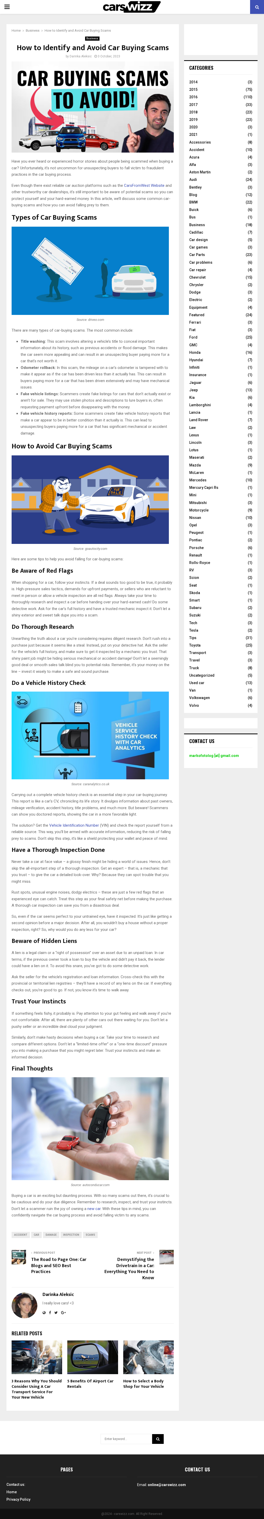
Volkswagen (199, 698)
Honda (195, 352)
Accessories (200, 142)
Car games (198, 247)
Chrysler (196, 285)
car (36, 1234)
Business (92, 38)
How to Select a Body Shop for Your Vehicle (143, 1384)
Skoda (194, 593)
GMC (193, 345)
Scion (194, 578)
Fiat (192, 330)
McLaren (196, 473)
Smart (194, 600)
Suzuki (195, 615)
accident (20, 1234)
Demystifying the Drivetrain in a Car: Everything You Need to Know (129, 1269)
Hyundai (196, 360)
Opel (193, 525)
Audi (193, 180)
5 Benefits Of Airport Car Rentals (90, 1384)
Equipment (198, 307)
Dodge (195, 292)
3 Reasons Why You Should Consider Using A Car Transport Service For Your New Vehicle (37, 1389)
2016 (193, 97)
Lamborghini (200, 405)
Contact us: (15, 1484)
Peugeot (196, 533)
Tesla (193, 630)
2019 (193, 120)
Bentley (195, 187)
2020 (193, 127)
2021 (193, 135)
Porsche (196, 548)
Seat (193, 585)
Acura (194, 157)
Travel (194, 660)
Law (192, 428)
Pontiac (195, 540)
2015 (193, 89)
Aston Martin (200, 172)
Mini (192, 495)
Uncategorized (201, 675)
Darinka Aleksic (81, 56)
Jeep (193, 390)
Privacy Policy (18, 1499)
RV (191, 570)
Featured (196, 315)
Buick (194, 210)
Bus (192, 217)
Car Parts (197, 255)
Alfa (192, 165)
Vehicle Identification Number (74, 825)
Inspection (71, 1234)
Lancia (194, 412)
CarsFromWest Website (144, 185)
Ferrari (195, 322)
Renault (195, 555)
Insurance (197, 375)
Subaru (195, 608)
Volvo (194, 705)
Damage (51, 1234)
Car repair (197, 270)
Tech (193, 623)
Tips (192, 638)
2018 (193, 112)
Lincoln (195, 442)
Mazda (195, 465)
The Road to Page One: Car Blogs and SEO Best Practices (58, 1266)
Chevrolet (197, 277)
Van (192, 690)
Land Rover (198, 420)
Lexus (194, 435)
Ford (193, 337)
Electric (195, 300)
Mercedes (198, 480)
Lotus (194, 450)
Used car (196, 683)
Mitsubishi (198, 503)
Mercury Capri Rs (203, 487)
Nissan (195, 518)
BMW (193, 202)
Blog (193, 195)
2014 (193, 82)
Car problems (200, 262)
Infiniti (194, 367)
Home (11, 1492)
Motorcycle (199, 510)
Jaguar (195, 383)
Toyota (195, 645)
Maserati (196, 457)
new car (94, 1208)
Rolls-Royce (199, 563)
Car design (198, 240)
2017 (193, 105)
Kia (192, 397)
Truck (194, 668)
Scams (90, 1234)
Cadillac (196, 232)
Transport (197, 653)
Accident (196, 150)
